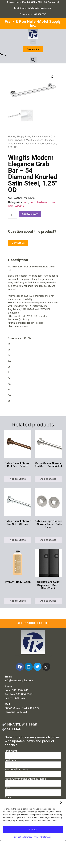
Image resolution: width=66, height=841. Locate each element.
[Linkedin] (29, 667)
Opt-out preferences (23, 837)
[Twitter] (37, 667)
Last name (11, 760)
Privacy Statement (42, 837)
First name (11, 750)
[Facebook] (20, 667)
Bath (27, 136)
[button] (61, 802)
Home (11, 136)
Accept (33, 829)
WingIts (19, 140)
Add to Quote (29, 214)
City (7, 788)
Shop (20, 136)
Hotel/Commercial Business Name (25, 778)
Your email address (16, 769)
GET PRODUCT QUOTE (33, 623)
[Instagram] (46, 667)
